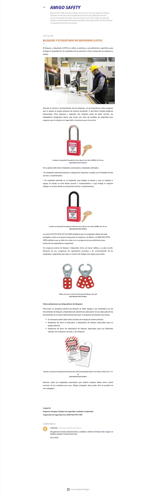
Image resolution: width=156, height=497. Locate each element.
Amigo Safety (65, 7)
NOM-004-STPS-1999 (74, 415)
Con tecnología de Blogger (80, 489)
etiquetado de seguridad (52, 415)
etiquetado (88, 411)
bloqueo (54, 411)
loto (64, 415)
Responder (54, 438)
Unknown (54, 428)
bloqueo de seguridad (66, 411)
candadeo (80, 411)
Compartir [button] (47, 408)
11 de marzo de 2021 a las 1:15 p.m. (70, 428)
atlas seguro (106, 431)
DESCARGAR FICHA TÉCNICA (78, 162)
